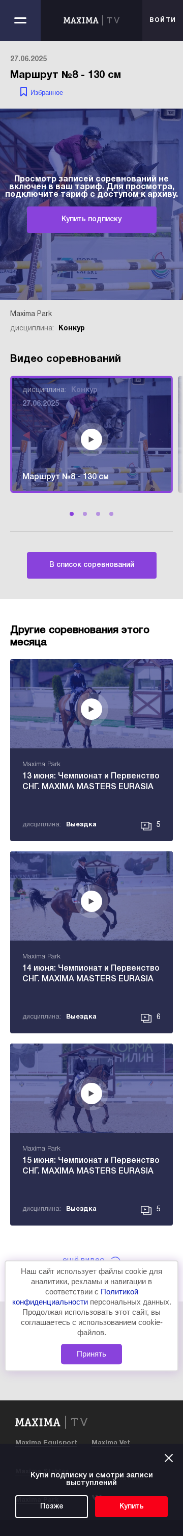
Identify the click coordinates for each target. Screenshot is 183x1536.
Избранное (46, 92)
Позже (52, 1506)
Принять (91, 1353)
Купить (131, 1506)
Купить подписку (91, 219)
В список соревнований (91, 565)
